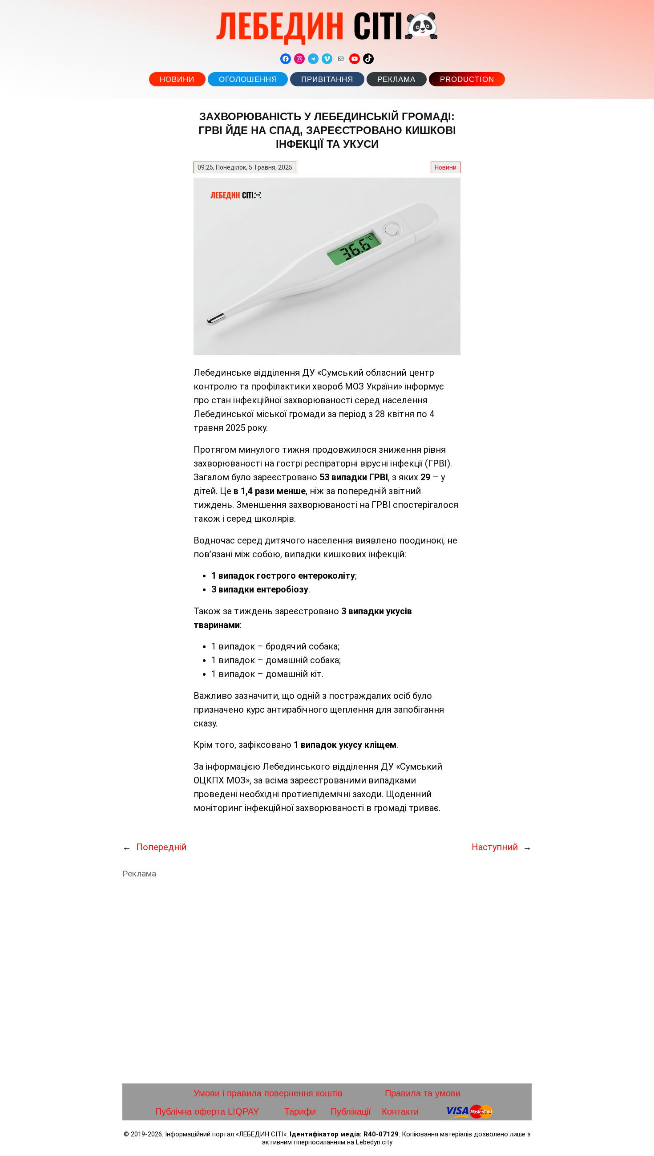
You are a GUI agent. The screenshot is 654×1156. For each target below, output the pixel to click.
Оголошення (248, 79)
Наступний (495, 847)
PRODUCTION (467, 79)
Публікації (351, 1111)
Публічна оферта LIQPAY (207, 1111)
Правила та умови (422, 1093)
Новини (177, 79)
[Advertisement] (327, 981)
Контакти (400, 1111)
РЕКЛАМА (396, 79)
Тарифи (300, 1111)
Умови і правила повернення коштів (268, 1093)
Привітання (327, 79)
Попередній (161, 847)
